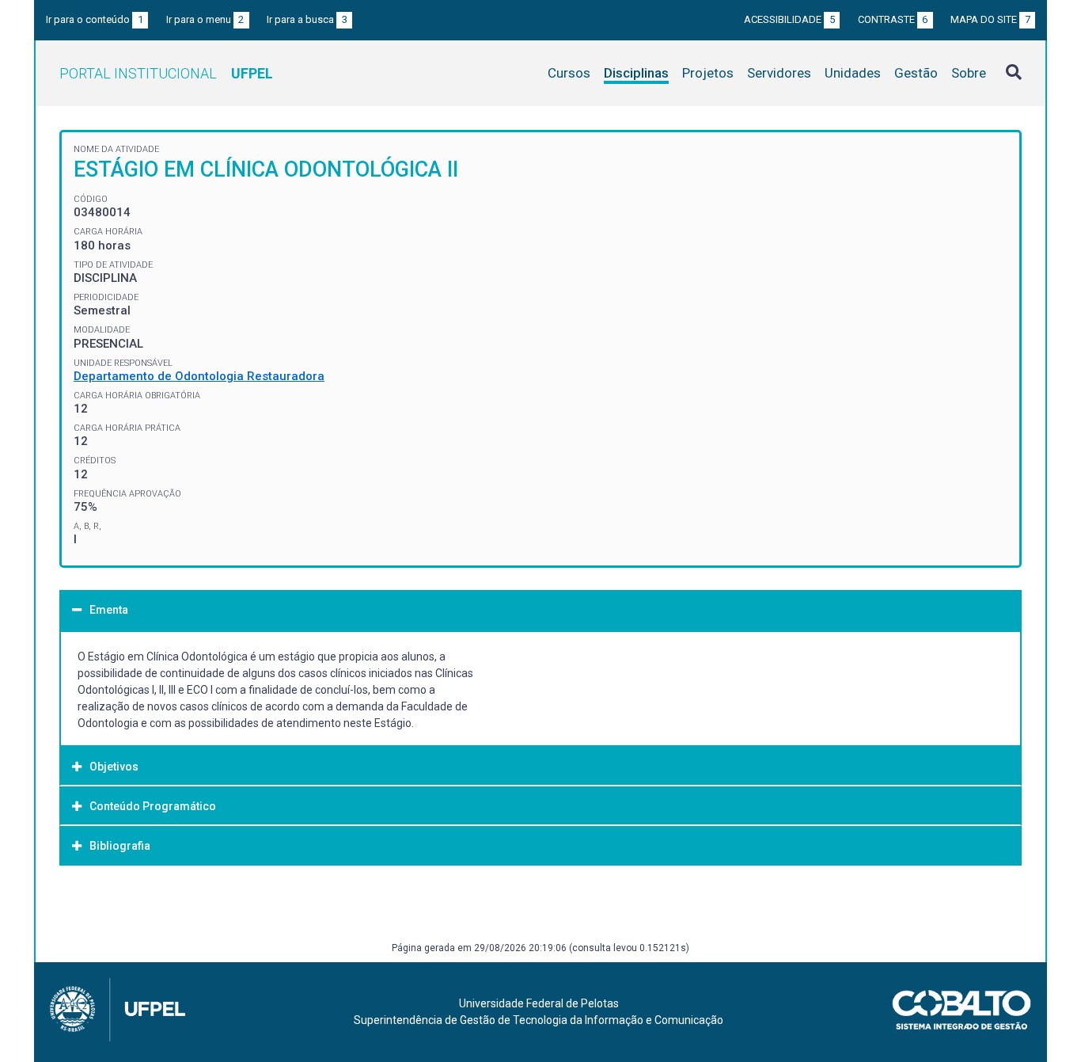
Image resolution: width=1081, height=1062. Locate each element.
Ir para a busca (307, 19)
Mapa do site (990, 19)
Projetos (708, 73)
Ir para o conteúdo (94, 19)
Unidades (853, 73)
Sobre (968, 73)
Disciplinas (636, 73)
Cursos (569, 73)
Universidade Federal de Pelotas (539, 1003)
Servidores (779, 73)
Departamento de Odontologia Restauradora (199, 376)
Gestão (916, 73)
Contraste (893, 19)
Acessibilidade (789, 19)
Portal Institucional (166, 73)
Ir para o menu (205, 19)
